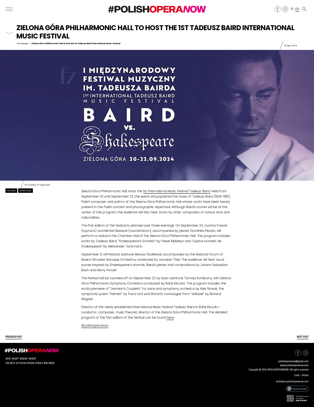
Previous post (13, 336)
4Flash (305, 375)
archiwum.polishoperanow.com (292, 381)
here (170, 317)
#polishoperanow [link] (94, 325)
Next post (303, 336)
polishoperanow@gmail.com (293, 361)
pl (292, 9)
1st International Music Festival (166, 191)
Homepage (22, 43)
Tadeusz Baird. (199, 191)
